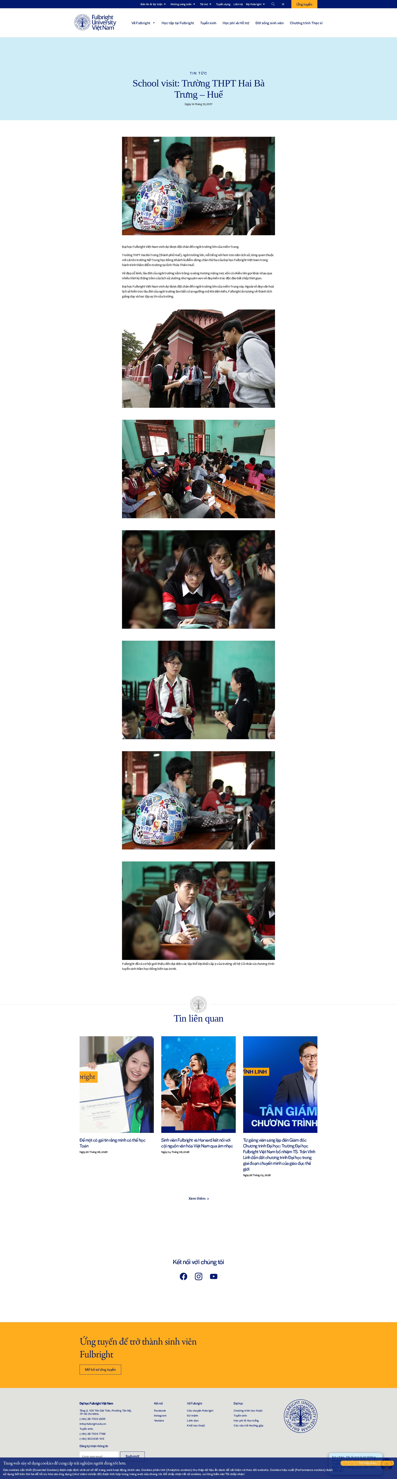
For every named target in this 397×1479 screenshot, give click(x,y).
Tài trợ (204, 4)
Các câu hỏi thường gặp (248, 1425)
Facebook (160, 1410)
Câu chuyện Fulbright (200, 1410)
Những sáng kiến (181, 4)
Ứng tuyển (304, 4)
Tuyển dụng (223, 4)
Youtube (159, 1420)
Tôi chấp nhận (367, 1463)
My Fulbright (253, 4)
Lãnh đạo (192, 1420)
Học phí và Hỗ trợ (236, 22)
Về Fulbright (141, 22)
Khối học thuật (196, 1425)
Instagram (160, 1415)
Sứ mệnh (192, 1415)
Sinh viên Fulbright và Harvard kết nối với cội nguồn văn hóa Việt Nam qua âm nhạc (197, 1143)
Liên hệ (238, 4)
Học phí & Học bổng (246, 1420)
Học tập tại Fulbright (178, 22)
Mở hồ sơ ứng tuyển (100, 1369)
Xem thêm (197, 1198)
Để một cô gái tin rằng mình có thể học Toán (112, 1143)
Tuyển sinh (208, 22)
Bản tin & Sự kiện (151, 4)
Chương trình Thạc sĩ (306, 22)
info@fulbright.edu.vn (93, 1424)
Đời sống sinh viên (270, 22)
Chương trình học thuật (248, 1410)
